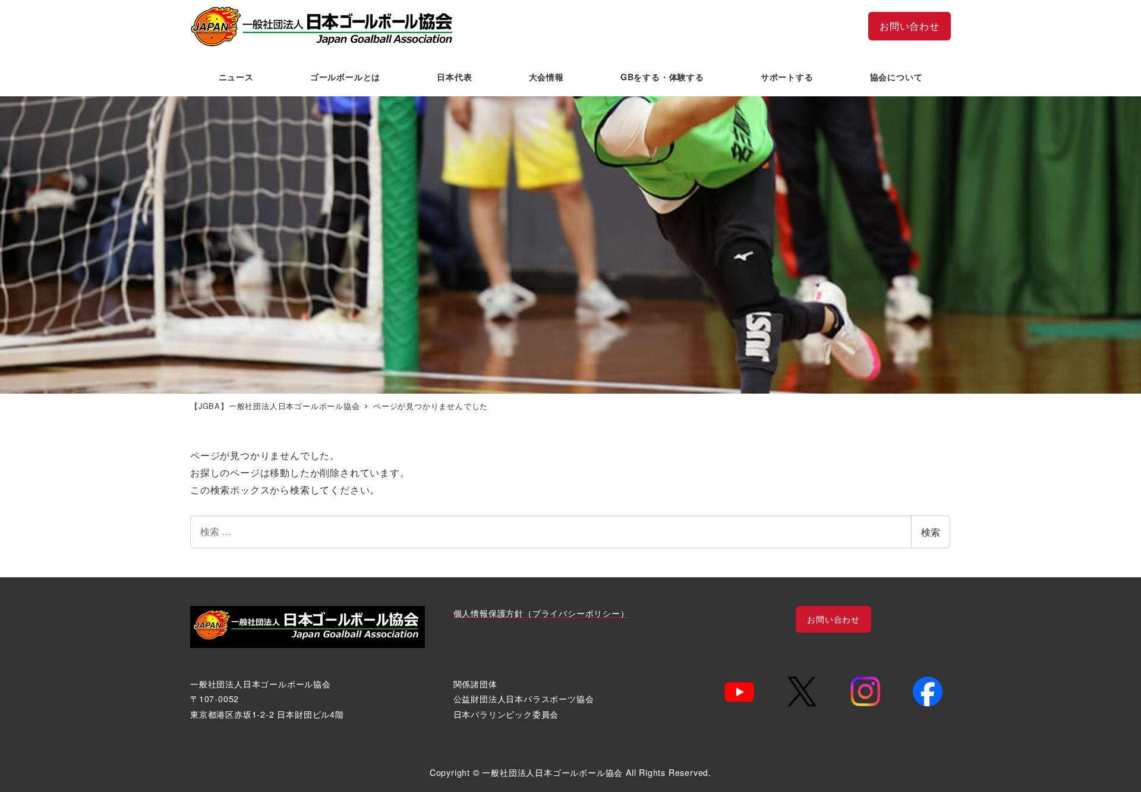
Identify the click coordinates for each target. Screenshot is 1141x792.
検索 (930, 532)
